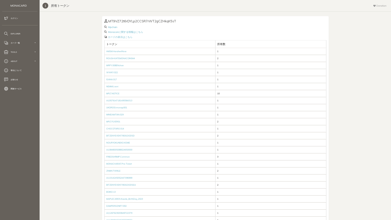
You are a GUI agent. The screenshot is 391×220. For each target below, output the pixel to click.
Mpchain (112, 27)
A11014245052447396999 (119, 177)
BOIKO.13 (111, 192)
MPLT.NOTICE (112, 93)
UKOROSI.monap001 (116, 107)
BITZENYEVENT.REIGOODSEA (121, 184)
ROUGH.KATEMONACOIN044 (120, 58)
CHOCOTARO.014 (115, 128)
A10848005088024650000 (119, 149)
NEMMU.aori (112, 86)
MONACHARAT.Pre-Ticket (119, 163)
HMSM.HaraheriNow (116, 51)
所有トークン (60, 5)
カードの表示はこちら (119, 36)
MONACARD (18, 5)
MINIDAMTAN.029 (115, 114)
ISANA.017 (111, 79)
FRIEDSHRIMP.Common (118, 156)
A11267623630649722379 (119, 213)
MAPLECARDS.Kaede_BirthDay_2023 (124, 199)
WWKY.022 (112, 72)
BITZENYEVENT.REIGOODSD (120, 135)
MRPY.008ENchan (115, 65)
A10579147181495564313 (119, 100)
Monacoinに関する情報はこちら (125, 31)
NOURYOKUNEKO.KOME (118, 142)
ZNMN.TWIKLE (113, 170)
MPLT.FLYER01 (113, 121)
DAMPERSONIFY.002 (116, 206)
